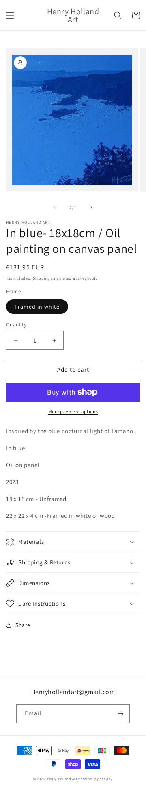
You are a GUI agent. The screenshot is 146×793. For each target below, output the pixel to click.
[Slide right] (91, 207)
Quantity (16, 324)
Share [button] (22, 625)
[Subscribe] (120, 713)
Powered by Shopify (95, 778)
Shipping (41, 278)
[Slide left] (55, 207)
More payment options (73, 411)
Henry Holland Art (62, 778)
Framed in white (37, 306)
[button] (10, 15)
